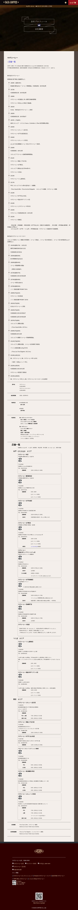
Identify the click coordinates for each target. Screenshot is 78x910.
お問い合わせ (30, 6)
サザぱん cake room (44, 863)
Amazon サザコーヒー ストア (41, 875)
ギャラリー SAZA (31, 863)
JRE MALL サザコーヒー (19, 878)
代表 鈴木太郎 (17, 869)
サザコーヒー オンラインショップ (22, 875)
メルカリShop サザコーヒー (36, 878)
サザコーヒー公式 (19, 863)
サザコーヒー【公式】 (20, 866)
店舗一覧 (12, 62)
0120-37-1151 (40, 6)
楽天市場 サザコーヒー (58, 875)
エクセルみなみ (34, 546)
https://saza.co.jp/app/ (39, 903)
